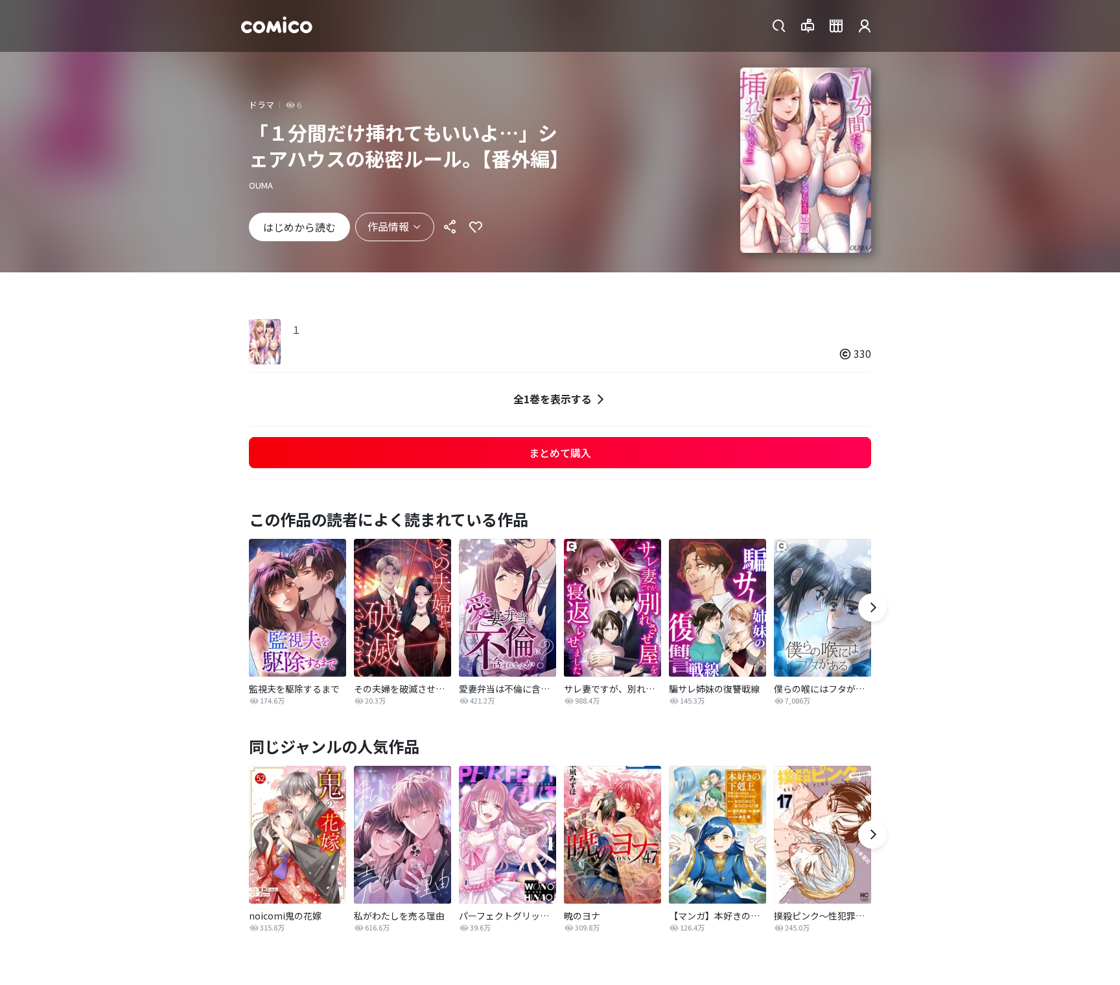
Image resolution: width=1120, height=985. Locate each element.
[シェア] (449, 227)
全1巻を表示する (552, 399)
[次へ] (872, 607)
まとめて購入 (560, 452)
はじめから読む (299, 227)
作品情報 (388, 226)
